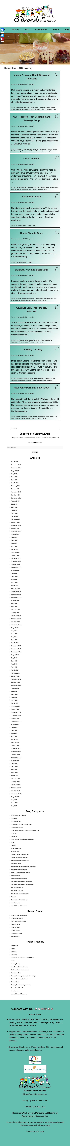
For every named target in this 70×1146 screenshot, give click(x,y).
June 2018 (14, 507)
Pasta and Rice (16, 863)
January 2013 (15, 676)
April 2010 (14, 772)
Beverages (14, 945)
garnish (36, 378)
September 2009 (16, 794)
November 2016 (16, 561)
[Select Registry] (35, 1069)
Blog (67, 29)
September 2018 (16, 498)
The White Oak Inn (37, 380)
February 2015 (15, 609)
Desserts (14, 836)
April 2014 (14, 640)
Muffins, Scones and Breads (20, 970)
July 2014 (14, 631)
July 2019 (14, 474)
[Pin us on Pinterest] (42, 1009)
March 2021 (14, 462)
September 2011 (16, 721)
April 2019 (14, 480)
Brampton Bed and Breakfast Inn (27, 107)
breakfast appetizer (33, 340)
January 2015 (15, 612)
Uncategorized (21, 225)
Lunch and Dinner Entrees (47, 107)
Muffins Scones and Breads (20, 860)
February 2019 (15, 486)
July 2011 (14, 727)
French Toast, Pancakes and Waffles (22, 958)
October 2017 (15, 528)
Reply (30, 262)
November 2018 (16, 492)
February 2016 (15, 588)
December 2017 (16, 525)
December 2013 (16, 646)
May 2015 (14, 603)
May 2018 (14, 510)
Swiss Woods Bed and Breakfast (21, 881)
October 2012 (15, 682)
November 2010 (16, 751)
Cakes (13, 948)
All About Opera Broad (24, 187)
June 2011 (14, 730)
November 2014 (16, 619)
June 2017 (14, 540)
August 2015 (15, 600)
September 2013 (16, 652)
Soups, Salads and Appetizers (20, 985)
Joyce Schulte (15, 924)
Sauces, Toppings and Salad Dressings (23, 976)
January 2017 (15, 555)
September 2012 (16, 685)
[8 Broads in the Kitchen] (35, 13)
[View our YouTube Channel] (52, 1009)
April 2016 (14, 582)
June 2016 (14, 576)
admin (32, 84)
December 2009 (16, 784)
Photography (46, 1122)
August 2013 (15, 655)
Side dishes (15, 982)
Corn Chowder (31, 158)
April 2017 (14, 546)
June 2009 (14, 803)
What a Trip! (14, 1019)
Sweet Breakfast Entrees (19, 878)
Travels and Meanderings (19, 900)
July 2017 (14, 537)
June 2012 (14, 694)
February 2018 (15, 519)
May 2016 (14, 579)
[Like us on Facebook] (36, 1009)
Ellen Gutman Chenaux (18, 921)
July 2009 (14, 800)
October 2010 (15, 754)
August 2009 (15, 797)
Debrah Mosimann (17, 918)
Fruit (31, 378)
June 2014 (14, 634)
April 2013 (14, 667)
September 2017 (16, 531)
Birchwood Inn (22, 340)
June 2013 (14, 661)
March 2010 (14, 775)
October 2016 (15, 564)
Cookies (13, 833)
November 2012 (16, 679)
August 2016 (15, 570)
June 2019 (14, 477)
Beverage (14, 818)
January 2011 (15, 745)
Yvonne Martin (15, 936)
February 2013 (15, 673)
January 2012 (15, 709)
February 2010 (15, 778)
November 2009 (16, 788)
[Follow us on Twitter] (39, 1009)
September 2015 (16, 597)
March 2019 (14, 483)
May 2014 (14, 637)
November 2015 (16, 594)
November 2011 (16, 715)
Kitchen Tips (15, 851)
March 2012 (14, 703)
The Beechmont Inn (17, 887)
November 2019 (16, 465)
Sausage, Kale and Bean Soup (31, 269)
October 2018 (15, 495)
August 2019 (15, 471)
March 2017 (14, 549)
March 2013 (14, 670)
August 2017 (15, 534)
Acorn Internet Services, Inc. (35, 1116)
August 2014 (15, 628)
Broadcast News (41, 29)
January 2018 (15, 522)
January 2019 (15, 489)
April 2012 (14, 700)
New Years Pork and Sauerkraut (31, 387)
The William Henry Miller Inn (20, 894)
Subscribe (35, 452)
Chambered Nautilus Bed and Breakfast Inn (25, 830)
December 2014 (16, 615)
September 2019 (16, 468)
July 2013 (14, 658)
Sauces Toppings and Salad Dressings (23, 866)
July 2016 (14, 573)
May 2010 (14, 769)
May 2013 (14, 664)
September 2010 (16, 757)
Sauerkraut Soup (31, 196)
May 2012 (14, 697)
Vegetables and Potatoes (38, 109)
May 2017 (14, 543)
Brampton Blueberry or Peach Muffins (27, 1047)
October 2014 (15, 622)
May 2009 (14, 806)
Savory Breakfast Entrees (19, 869)
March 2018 (14, 516)
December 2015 (16, 591)
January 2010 (15, 781)
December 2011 (16, 712)
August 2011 (15, 724)
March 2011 (14, 739)
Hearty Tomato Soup (31, 233)
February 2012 (15, 706)
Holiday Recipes (44, 378)
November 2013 (16, 649)
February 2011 (15, 742)
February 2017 (15, 552)
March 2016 (14, 585)
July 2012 (14, 691)
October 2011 (15, 718)
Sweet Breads (15, 875)
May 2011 (14, 733)
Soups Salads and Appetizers (20, 109)
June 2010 (14, 766)
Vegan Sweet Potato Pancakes (23, 1031)
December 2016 (16, 558)
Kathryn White (15, 927)
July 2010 (14, 763)
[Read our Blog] (49, 1009)
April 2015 (14, 606)
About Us (15, 29)
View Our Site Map (35, 1131)
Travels (13, 897)
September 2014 (16, 625)
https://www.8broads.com (35, 1094)
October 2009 (15, 791)
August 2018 (15, 501)
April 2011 (14, 736)
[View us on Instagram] (45, 1009)
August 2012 (15, 688)
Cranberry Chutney (31, 349)
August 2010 (15, 760)
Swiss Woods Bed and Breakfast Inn (22, 884)
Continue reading (25, 102)
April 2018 (14, 513)
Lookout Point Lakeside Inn (26, 149)
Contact (56, 29)
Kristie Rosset (15, 930)
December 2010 (16, 748)
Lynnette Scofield (16, 933)
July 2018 (14, 504)
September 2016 (16, 567)
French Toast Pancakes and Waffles (22, 839)
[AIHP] (35, 1060)
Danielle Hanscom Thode (19, 915)
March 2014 (14, 643)
